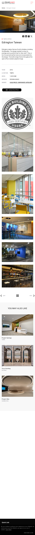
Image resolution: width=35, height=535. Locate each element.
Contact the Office (14, 90)
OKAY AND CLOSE (28, 532)
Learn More (8, 529)
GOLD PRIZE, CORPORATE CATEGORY (21, 82)
